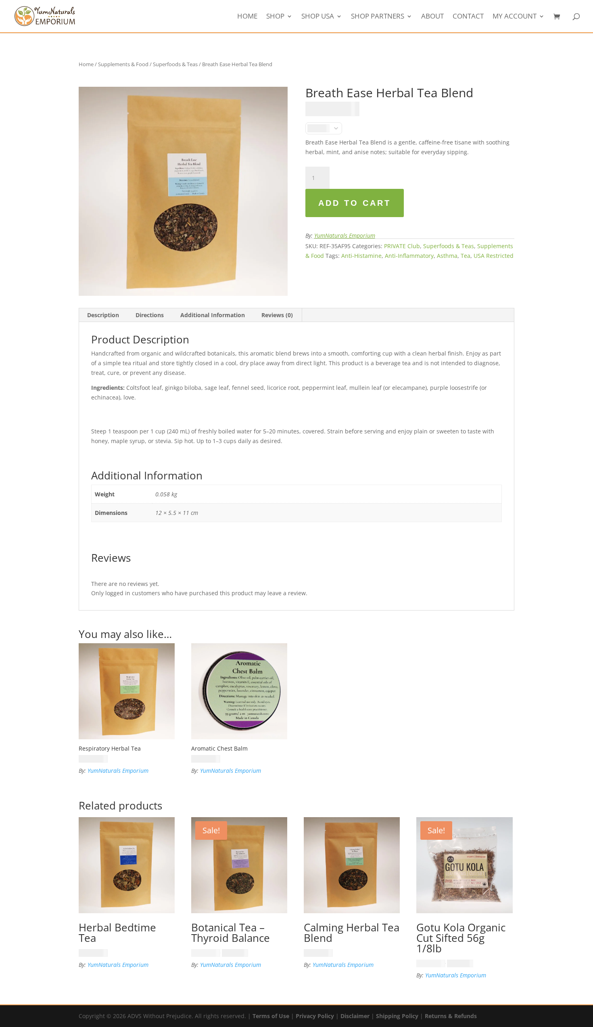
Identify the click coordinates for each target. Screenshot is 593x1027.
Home (247, 17)
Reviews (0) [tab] (277, 315)
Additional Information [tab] (212, 315)
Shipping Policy (397, 1016)
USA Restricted (494, 255)
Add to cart (354, 203)
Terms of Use (271, 1016)
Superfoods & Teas (175, 64)
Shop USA (317, 17)
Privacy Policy (315, 1016)
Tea (465, 255)
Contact (468, 17)
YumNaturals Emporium (344, 235)
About (432, 17)
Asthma (447, 255)
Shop (275, 17)
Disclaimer (355, 1016)
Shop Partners (377, 17)
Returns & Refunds (451, 1016)
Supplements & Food (123, 64)
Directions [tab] (150, 315)
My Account (515, 17)
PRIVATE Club (402, 246)
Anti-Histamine (361, 255)
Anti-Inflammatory (409, 255)
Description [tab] (103, 315)
